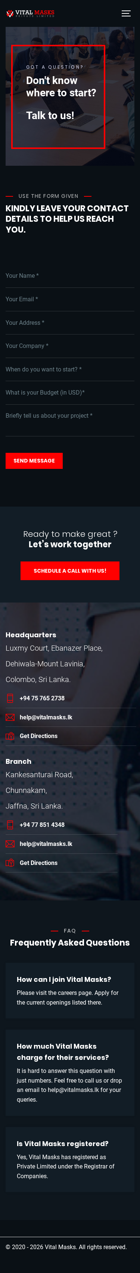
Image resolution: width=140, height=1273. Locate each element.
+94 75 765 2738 (42, 698)
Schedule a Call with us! (70, 571)
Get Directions (38, 736)
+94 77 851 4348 (42, 824)
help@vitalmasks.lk (46, 717)
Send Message (34, 460)
